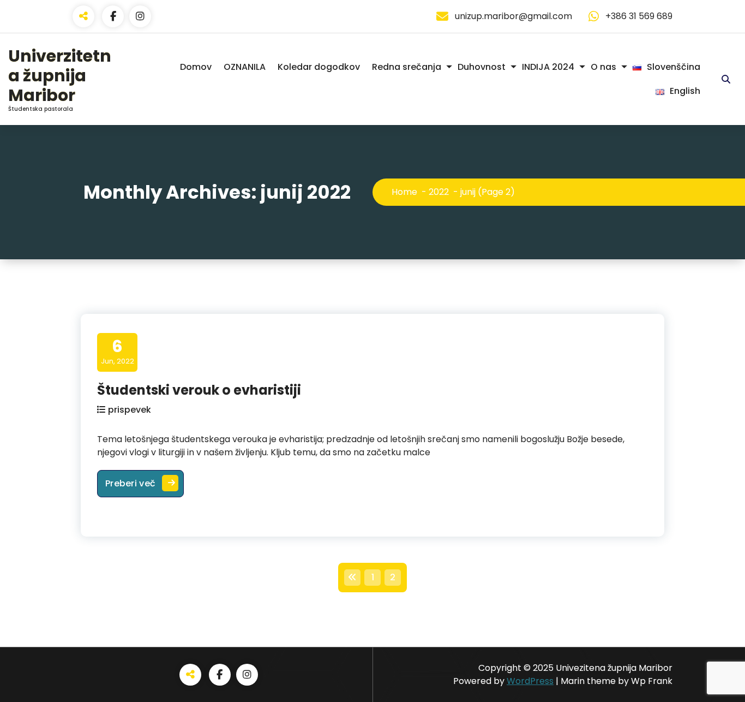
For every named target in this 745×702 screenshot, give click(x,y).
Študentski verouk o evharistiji (199, 390)
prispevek (129, 409)
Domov (196, 67)
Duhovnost (482, 67)
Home (404, 192)
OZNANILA (245, 67)
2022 (439, 192)
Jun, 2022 (117, 351)
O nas (603, 67)
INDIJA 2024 (548, 67)
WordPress (530, 681)
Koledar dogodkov (319, 67)
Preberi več (144, 483)
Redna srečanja (406, 67)
